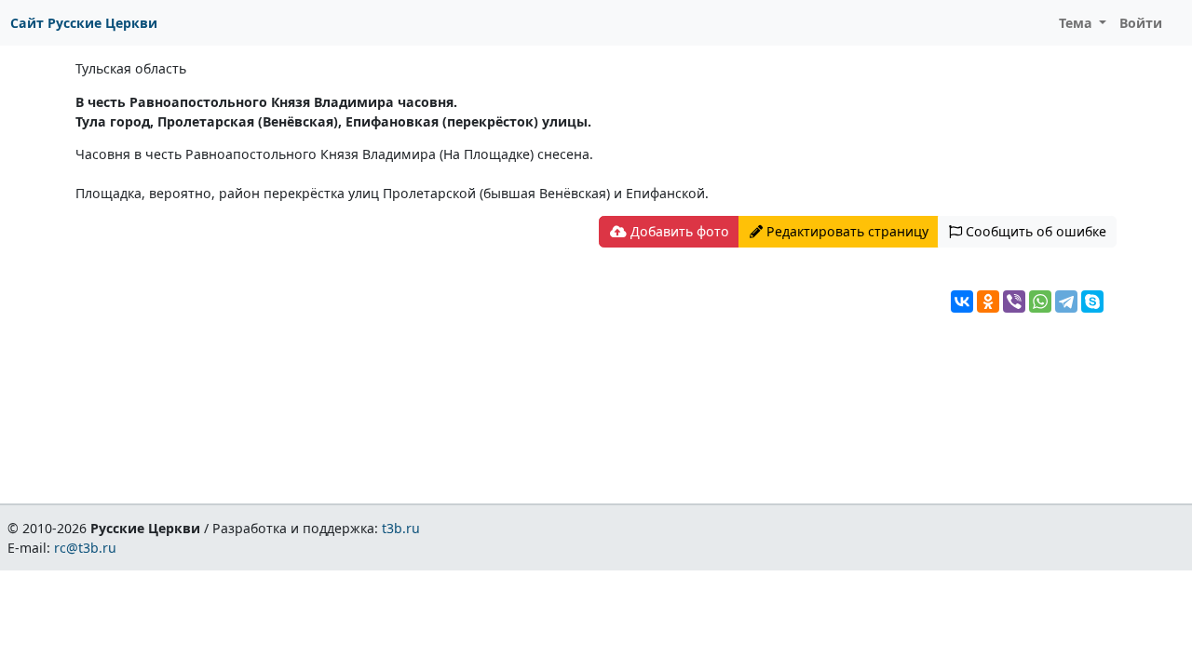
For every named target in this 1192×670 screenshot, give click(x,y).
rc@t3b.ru (85, 547)
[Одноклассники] (988, 301)
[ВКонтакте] (962, 301)
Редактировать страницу (845, 231)
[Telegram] (1066, 301)
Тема (1077, 23)
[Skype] (1092, 301)
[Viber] (1014, 301)
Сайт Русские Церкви (83, 23)
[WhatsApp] (1040, 301)
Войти (1140, 23)
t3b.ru (401, 528)
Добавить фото (678, 231)
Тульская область (130, 68)
